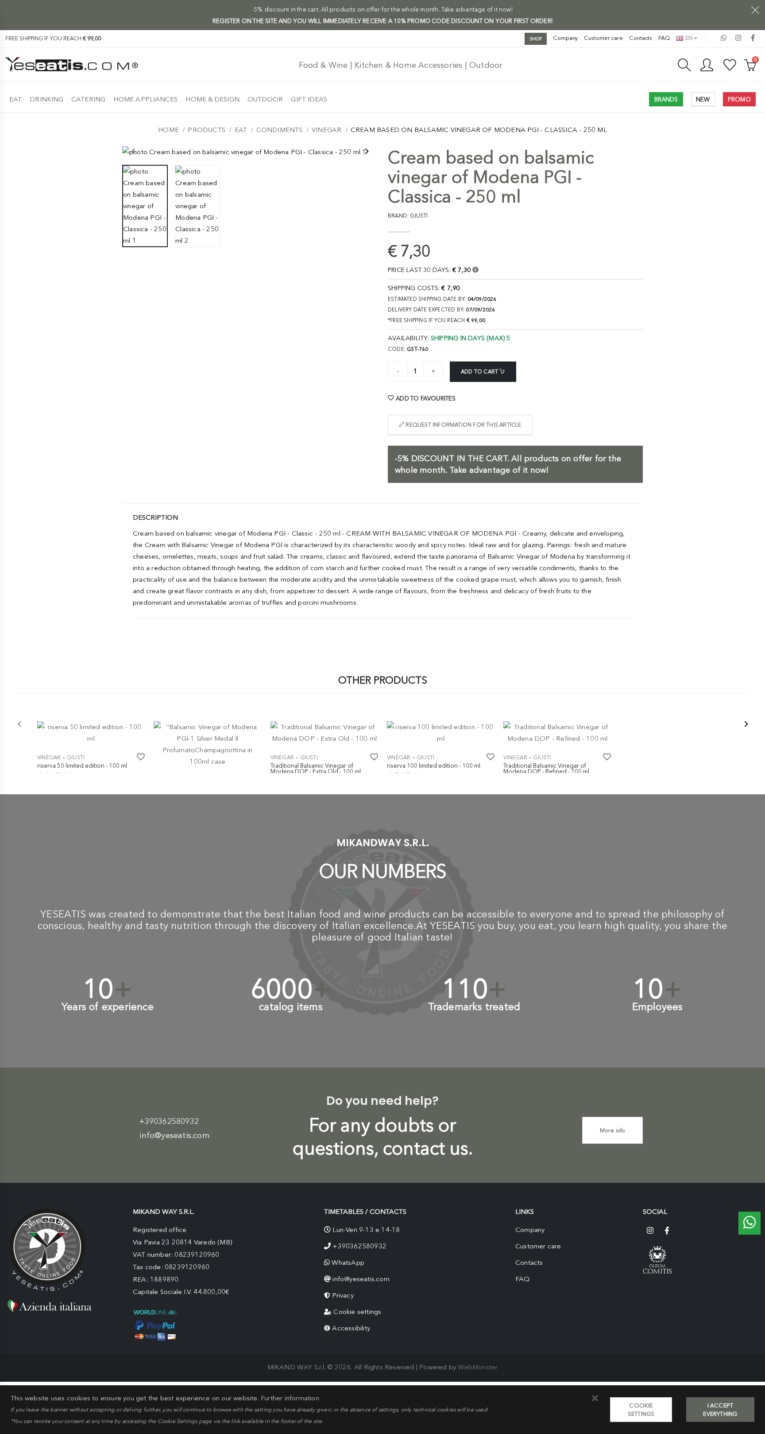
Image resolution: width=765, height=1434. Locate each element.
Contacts (640, 38)
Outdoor (265, 99)
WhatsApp (348, 1263)
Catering (88, 99)
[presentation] (133, 152)
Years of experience (108, 1006)
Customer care (603, 38)
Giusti (76, 757)
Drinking (46, 99)
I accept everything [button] (720, 1409)
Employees (657, 1006)
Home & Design (212, 99)
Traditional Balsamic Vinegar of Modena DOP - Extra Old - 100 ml (315, 768)
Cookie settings (357, 1312)
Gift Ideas (309, 99)
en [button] (688, 38)
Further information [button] (290, 1398)
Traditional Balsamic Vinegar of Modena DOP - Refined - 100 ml (546, 768)
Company (565, 38)
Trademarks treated (474, 1006)
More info (613, 1130)
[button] (594, 1398)
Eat (15, 99)
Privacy (342, 1295)
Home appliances (145, 99)
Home (168, 130)
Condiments (279, 130)
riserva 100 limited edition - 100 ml (433, 765)
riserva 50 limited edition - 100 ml (82, 765)
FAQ (664, 38)
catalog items (291, 1006)
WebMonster (478, 1367)
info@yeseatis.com (174, 1135)
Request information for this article (462, 425)
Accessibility (351, 1328)
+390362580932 (169, 1121)
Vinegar (326, 130)
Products (206, 130)
